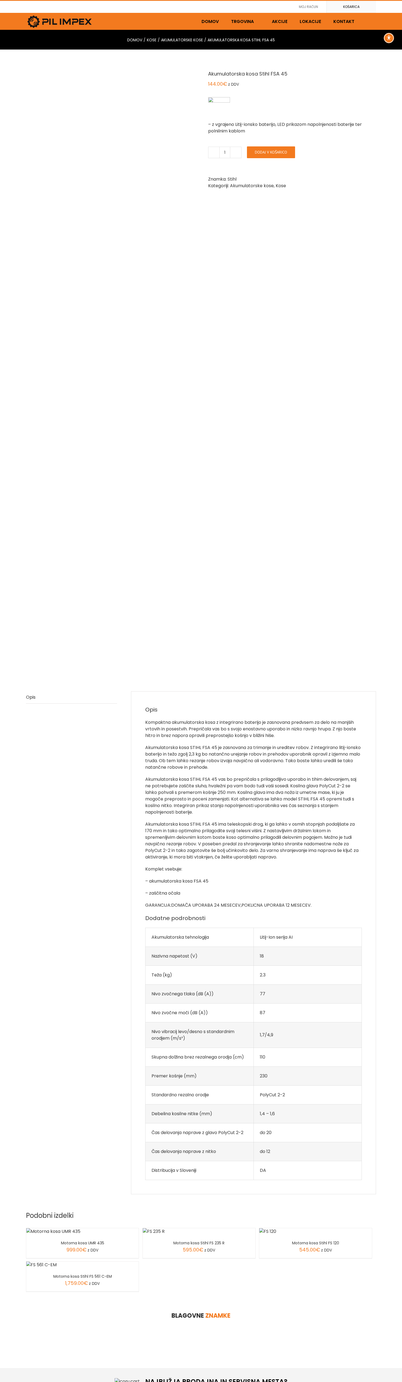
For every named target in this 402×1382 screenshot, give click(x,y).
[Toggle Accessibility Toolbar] (389, 38)
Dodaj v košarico (271, 152)
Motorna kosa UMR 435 (82, 1243)
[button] (368, 21)
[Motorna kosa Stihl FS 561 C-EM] (41, 1265)
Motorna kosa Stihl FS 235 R (199, 1243)
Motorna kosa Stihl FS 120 (315, 1243)
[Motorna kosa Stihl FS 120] (267, 1231)
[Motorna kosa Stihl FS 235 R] (154, 1231)
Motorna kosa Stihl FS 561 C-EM (82, 1276)
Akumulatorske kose (252, 186)
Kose (281, 186)
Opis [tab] (31, 697)
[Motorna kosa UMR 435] (53, 1231)
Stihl (232, 179)
